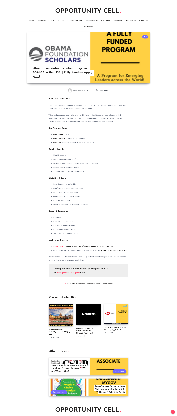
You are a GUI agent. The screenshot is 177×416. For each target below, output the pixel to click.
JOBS (53, 20)
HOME (31, 20)
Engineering (71, 283)
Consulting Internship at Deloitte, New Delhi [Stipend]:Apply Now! (85, 331)
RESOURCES (131, 20)
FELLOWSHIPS (92, 20)
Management (81, 283)
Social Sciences (107, 283)
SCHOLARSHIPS (76, 20)
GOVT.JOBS (105, 20)
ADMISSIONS (117, 20)
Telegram (75, 272)
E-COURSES (63, 20)
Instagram (62, 272)
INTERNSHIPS (43, 20)
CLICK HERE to (59, 246)
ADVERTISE (143, 20)
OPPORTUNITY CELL (87, 11)
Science (99, 283)
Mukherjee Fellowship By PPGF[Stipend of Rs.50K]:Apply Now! (61, 332)
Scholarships (90, 283)
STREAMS (88, 27)
